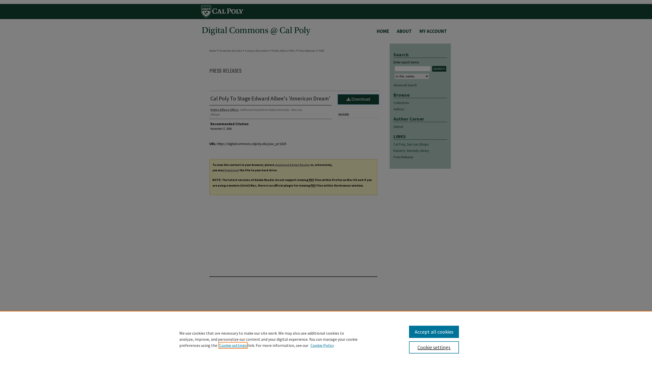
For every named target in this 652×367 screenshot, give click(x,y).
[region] (326, 339)
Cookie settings (233, 345)
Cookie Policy (322, 345)
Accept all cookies (434, 332)
